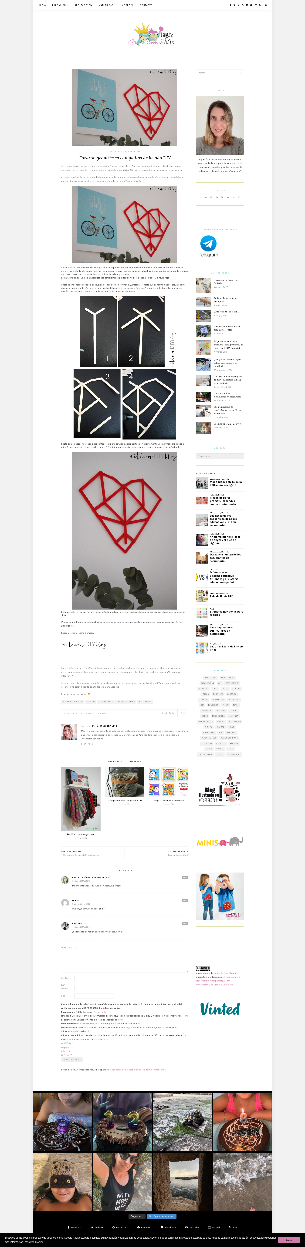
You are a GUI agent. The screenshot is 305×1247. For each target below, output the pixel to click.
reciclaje (221, 743)
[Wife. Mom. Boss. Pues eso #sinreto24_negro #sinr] (122, 1182)
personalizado (209, 738)
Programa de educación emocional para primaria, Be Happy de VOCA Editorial (228, 344)
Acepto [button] (289, 1240)
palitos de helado (126, 702)
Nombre (65, 978)
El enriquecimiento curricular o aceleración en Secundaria (227, 410)
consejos (232, 694)
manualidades (106, 702)
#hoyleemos (211, 678)
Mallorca (233, 716)
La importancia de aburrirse (228, 423)
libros (204, 716)
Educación (59, 5)
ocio (221, 733)
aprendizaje (232, 683)
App (220, 683)
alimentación (207, 683)
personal (231, 733)
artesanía (204, 689)
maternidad (235, 722)
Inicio (42, 5)
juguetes (221, 711)
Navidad (221, 727)
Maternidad (106, 5)
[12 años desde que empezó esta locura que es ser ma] (122, 1122)
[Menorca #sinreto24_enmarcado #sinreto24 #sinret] (182, 1182)
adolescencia (227, 678)
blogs (206, 694)
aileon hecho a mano (73, 702)
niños (231, 727)
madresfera (218, 716)
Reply (185, 877)
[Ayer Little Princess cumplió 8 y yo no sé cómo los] (242, 1122)
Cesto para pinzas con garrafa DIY (124, 800)
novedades (208, 733)
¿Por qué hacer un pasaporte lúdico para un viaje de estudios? (228, 363)
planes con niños (229, 738)
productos (206, 743)
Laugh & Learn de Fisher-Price (168, 800)
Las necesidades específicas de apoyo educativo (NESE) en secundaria (228, 379)
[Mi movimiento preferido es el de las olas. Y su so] (242, 1182)
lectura (234, 711)
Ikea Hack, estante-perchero (80, 834)
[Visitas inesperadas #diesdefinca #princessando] (182, 1122)
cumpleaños (218, 700)
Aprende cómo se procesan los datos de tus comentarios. (136, 1069)
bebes (225, 689)
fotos (236, 705)
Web (63, 996)
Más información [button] (34, 1242)
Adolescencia (84, 5)
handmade (207, 711)
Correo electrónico (66, 987)
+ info (103, 1012)
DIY (202, 705)
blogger (236, 689)
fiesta (226, 705)
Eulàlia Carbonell (102, 713)
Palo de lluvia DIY (177, 854)
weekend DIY (145, 702)
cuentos (204, 700)
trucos (220, 754)
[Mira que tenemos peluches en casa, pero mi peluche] (62, 1182)
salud (209, 749)
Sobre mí (128, 5)
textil (230, 749)
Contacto (146, 5)
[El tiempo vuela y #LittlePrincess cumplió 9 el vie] (62, 1122)
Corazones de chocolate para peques (81, 854)
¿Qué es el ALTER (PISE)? (226, 311)
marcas (221, 722)
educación (213, 705)
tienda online (205, 754)
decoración (234, 700)
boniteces (218, 694)
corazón (91, 702)
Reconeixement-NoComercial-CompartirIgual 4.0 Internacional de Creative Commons (218, 981)
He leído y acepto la (67, 1049)
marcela (77, 923)
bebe (215, 689)
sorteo (219, 749)
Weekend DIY (132, 152)
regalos (234, 743)
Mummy (208, 727)
